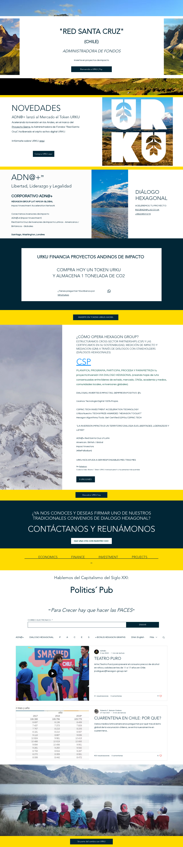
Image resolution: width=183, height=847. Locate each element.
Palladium (83, 466)
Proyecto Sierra (21, 127)
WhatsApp (63, 295)
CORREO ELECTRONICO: (39, 620)
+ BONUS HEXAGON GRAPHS (110, 637)
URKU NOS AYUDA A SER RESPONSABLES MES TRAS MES (106, 460)
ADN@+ (80, 438)
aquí (41, 141)
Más (152, 637)
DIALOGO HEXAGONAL (41, 637)
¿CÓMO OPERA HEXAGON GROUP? (107, 337)
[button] (163, 637)
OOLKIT (137, 413)
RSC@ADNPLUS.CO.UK (147, 210)
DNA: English (137, 637)
